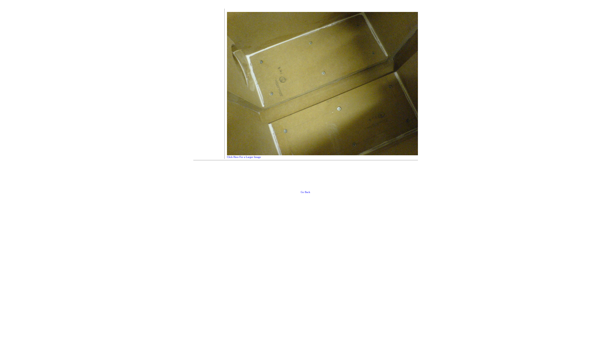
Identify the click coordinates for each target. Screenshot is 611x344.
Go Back (305, 192)
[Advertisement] (207, 80)
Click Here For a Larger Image (244, 157)
